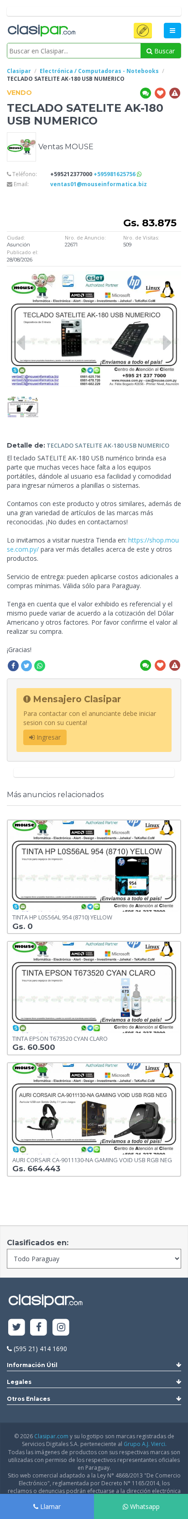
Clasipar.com (51, 1436)
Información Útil (32, 1365)
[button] (143, 30)
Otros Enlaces (28, 1398)
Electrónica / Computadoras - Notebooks (99, 71)
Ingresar (48, 737)
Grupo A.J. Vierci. (145, 1444)
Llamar (49, 1506)
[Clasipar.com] (41, 31)
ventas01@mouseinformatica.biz (98, 184)
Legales (19, 1381)
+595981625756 (115, 174)
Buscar (163, 51)
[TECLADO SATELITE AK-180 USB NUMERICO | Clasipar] (23, 400)
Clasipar (19, 71)
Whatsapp (144, 1506)
